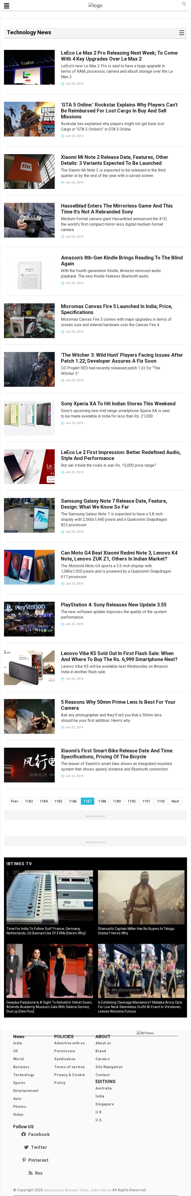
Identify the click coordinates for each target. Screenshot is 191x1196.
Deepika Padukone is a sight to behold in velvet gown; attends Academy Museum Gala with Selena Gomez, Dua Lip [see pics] (49, 1006)
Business (21, 1067)
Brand (101, 1051)
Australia (104, 1088)
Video (18, 1115)
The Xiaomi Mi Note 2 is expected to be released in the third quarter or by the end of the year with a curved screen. (113, 173)
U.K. (99, 1112)
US (15, 1051)
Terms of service (69, 1067)
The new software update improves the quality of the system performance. (114, 614)
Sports (19, 1083)
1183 (29, 801)
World (18, 1059)
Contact (103, 1075)
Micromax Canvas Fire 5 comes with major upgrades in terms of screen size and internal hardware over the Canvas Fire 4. (116, 322)
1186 (73, 801)
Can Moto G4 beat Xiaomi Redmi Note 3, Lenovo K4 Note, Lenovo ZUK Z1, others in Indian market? (119, 556)
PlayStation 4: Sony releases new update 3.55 (113, 605)
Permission (64, 1051)
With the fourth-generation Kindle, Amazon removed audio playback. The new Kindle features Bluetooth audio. (111, 273)
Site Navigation (109, 1067)
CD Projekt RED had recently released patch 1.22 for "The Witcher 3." (110, 371)
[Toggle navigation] (6, 5)
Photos (19, 1107)
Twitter (38, 1147)
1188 (102, 801)
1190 (132, 801)
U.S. (99, 1120)
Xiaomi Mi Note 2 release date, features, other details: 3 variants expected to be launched (114, 160)
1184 (44, 801)
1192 (161, 801)
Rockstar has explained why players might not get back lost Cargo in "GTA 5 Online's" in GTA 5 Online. (112, 126)
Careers (103, 1059)
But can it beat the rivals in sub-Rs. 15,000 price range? (108, 465)
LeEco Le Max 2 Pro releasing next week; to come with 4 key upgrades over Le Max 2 (119, 56)
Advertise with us (69, 1043)
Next (175, 801)
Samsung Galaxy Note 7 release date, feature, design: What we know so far (114, 504)
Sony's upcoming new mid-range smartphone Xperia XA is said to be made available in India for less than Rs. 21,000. (115, 413)
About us (103, 1043)
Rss (38, 1173)
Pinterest (37, 1160)
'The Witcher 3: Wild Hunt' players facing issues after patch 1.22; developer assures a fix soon (122, 358)
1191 (146, 801)
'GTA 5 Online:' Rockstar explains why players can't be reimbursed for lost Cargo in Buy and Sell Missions (119, 111)
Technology (23, 1075)
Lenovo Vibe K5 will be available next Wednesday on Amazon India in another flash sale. (114, 669)
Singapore (105, 1104)
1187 (88, 801)
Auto (17, 1099)
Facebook (38, 1134)
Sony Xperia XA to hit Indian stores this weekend (118, 404)
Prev (14, 801)
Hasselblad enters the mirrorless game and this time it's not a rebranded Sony (117, 209)
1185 (58, 801)
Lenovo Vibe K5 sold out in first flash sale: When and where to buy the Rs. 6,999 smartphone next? (119, 656)
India (17, 1043)
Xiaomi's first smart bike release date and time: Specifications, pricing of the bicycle (117, 754)
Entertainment (26, 1091)
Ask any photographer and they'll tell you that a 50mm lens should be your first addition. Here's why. (111, 718)
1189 (117, 801)
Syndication (65, 1059)
